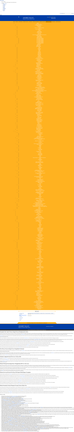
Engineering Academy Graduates (39, 104)
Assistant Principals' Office (38, 29)
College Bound (39, 75)
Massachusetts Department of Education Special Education (39, 90)
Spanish (4, 4)
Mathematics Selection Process (39, 217)
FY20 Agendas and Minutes (40, 38)
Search (64, 13)
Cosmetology (40, 232)
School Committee (38, 35)
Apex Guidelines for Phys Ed (39, 112)
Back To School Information (38, 71)
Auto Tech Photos (40, 201)
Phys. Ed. (40, 225)
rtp (7, 365)
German (4, 6)
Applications (38, 70)
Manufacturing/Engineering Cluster (38, 176)
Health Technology (40, 236)
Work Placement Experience (39, 132)
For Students (39, 61)
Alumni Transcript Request (38, 93)
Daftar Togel (23, 334)
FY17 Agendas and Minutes (40, 40)
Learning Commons (38, 95)
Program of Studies (38, 96)
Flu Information (39, 84)
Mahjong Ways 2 (7, 359)
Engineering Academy (38, 102)
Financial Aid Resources (39, 77)
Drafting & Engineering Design (39, 189)
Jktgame (45, 427)
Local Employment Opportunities (38, 301)
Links (40, 146)
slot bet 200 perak (22, 375)
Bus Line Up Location (39, 57)
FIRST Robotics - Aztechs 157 (40, 267)
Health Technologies (39, 173)
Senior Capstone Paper (39, 107)
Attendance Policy (39, 31)
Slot (4, 405)
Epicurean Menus (39, 295)
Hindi (3, 10)
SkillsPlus (40, 134)
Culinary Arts (40, 233)
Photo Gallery (39, 298)
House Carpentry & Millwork (39, 161)
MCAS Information (39, 115)
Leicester (39, 51)
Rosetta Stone (39, 130)
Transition (40, 86)
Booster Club (39, 246)
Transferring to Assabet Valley (39, 68)
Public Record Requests (38, 302)
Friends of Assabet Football (38, 291)
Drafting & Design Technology (40, 191)
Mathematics (38, 114)
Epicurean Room (38, 294)
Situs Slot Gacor (6, 358)
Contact (39, 28)
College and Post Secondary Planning (40, 181)
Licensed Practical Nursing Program (38, 305)
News (40, 156)
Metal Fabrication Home (40, 193)
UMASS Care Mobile (39, 83)
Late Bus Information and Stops (39, 58)
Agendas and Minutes (39, 37)
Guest (60, 13)
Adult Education (38, 304)
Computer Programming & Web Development (39, 138)
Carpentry (40, 231)
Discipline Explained (39, 32)
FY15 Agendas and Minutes (40, 41)
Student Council (39, 287)
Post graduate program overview (39, 307)
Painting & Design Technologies (39, 162)
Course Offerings (39, 109)
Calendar (40, 155)
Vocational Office (38, 131)
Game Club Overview (40, 272)
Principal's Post (39, 26)
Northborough (39, 53)
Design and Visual (40, 234)
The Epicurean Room (40, 171)
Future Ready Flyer (39, 78)
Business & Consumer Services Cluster (38, 143)
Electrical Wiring (40, 235)
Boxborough (39, 48)
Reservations (39, 297)
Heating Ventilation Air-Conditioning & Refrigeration (39, 157)
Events (39, 296)
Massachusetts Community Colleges (40, 190)
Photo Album (40, 196)
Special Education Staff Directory (39, 91)
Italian (4, 7)
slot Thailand (23, 376)
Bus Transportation (38, 46)
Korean (4, 9)
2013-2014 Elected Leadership (40, 282)
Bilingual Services (38, 92)
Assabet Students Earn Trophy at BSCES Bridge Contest (40, 206)
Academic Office (38, 94)
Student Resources (40, 165)
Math (40, 223)
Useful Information (40, 154)
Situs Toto (52, 352)
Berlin (39, 47)
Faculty (40, 141)
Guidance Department (38, 72)
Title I (38, 215)
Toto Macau (23, 350)
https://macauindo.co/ (6, 400)
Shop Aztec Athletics (39, 245)
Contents (40, 160)
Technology (38, 59)
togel (19, 383)
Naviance (39, 74)
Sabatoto (11, 417)
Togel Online (28, 388)
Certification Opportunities (39, 120)
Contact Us (39, 79)
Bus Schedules (38, 211)
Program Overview (40, 182)
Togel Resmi (6, 430)
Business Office (38, 45)
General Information (39, 98)
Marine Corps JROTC (38, 113)
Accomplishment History (40, 266)
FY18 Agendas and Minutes (40, 39)
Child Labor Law (38, 220)
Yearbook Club (39, 290)
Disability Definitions (40, 88)
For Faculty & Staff (39, 60)
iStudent (39, 213)
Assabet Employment (38, 62)
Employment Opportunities (39, 63)
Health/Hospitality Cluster (38, 170)
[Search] (73, 13)
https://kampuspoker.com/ (16, 404)
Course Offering (40, 139)
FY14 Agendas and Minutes (40, 42)
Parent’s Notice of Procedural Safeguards (40, 87)
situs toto (28, 344)
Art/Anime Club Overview (40, 249)
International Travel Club (39, 278)
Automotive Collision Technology (39, 198)
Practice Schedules (39, 244)
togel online (31, 378)
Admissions (37, 66)
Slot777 (3, 370)
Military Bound (39, 76)
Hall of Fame (38, 292)
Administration (38, 44)
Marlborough (39, 52)
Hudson (39, 50)
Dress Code (39, 33)
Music (38, 116)
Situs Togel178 (10, 391)
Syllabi (39, 111)
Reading (39, 122)
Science (39, 123)
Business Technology (39, 144)
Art (38, 100)
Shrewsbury (39, 54)
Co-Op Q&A (40, 133)
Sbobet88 (36, 426)
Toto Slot (70, 367)
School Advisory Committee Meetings (39, 27)
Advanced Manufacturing (40, 179)
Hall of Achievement (38, 300)
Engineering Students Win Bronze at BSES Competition (39, 205)
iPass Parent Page (38, 212)
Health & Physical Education (38, 108)
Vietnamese (4, 8)
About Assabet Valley (38, 24)
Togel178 (11, 392)
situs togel (9, 403)
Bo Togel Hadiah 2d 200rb (37, 339)
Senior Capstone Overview (40, 136)
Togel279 (5, 422)
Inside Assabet (39, 67)
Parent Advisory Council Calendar (40, 89)
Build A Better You (39, 101)
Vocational (39, 227)
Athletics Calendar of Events (39, 242)
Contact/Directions (38, 65)
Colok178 (10, 406)
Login (62, 13)
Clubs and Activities (38, 248)
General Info (40, 256)
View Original (5, 3)
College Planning (39, 121)
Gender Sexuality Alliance (39, 275)
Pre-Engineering (39, 118)
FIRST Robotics (39, 264)
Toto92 (31, 410)
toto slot (27, 345)
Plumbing (40, 239)
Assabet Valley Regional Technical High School (34, 313)
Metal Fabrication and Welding (39, 192)
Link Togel (1, 335)
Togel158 (10, 398)
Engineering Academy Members (39, 103)
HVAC (40, 237)
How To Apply (38, 69)
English (40, 222)
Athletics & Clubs (38, 240)
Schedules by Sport (39, 243)
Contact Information (39, 216)
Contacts (39, 30)
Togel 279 (8, 397)
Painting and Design (40, 238)
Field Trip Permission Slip (38, 219)
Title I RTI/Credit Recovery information (39, 218)
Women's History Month (39, 128)
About (40, 178)
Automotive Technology (40, 229)
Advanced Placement (38, 97)
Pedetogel (14, 402)
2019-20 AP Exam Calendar (39, 99)
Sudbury (39, 55)
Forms (39, 81)
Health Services (39, 82)
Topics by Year (39, 106)
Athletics (38, 241)
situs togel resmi (35, 409)
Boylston (39, 49)
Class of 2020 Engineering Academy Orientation (39, 203)
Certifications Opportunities (40, 180)
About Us (38, 23)
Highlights (40, 145)
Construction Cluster (38, 151)
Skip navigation (2, 0)
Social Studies (38, 124)
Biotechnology (40, 230)
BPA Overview (40, 262)
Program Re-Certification (39, 119)
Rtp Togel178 (13, 396)
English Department (38, 105)
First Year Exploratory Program (38, 202)
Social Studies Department (39, 127)
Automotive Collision (40, 228)
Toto (50, 387)
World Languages (38, 129)
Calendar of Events (40, 261)
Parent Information (39, 85)
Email (54, 326)
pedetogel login (32, 341)
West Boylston (39, 56)
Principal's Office (38, 25)
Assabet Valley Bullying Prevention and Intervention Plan (39, 34)
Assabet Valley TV (38, 293)
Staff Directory (38, 64)
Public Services (38, 303)
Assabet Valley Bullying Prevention (38, 210)
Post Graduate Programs (39, 306)
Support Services (39, 308)
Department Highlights (39, 126)
